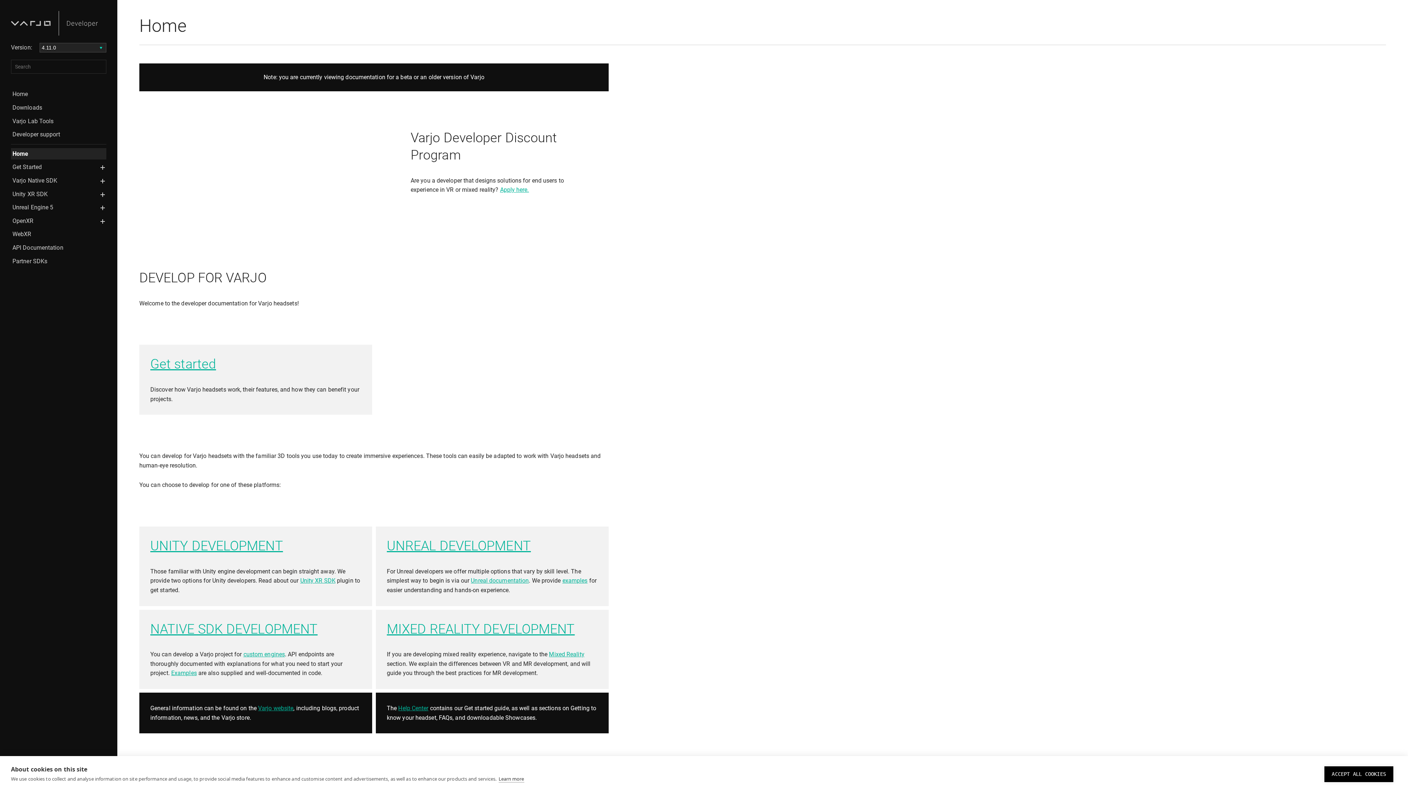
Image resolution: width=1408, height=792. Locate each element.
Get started (183, 364)
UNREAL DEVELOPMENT (459, 546)
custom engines (264, 654)
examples (575, 580)
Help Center (413, 708)
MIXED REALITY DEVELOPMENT (481, 629)
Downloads (27, 107)
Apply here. (514, 189)
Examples (184, 673)
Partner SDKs (29, 261)
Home (20, 94)
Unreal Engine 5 (33, 207)
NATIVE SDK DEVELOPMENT (234, 629)
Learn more (511, 779)
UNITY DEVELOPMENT (216, 546)
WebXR (22, 234)
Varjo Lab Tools (33, 121)
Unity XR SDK (30, 194)
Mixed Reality (566, 654)
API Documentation (37, 247)
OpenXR (23, 220)
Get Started (27, 167)
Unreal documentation (500, 580)
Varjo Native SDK (35, 180)
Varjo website (275, 708)
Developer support (36, 134)
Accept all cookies (1359, 774)
